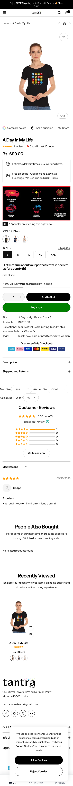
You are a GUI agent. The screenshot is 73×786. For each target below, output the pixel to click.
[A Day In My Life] (19, 617)
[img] (11, 478)
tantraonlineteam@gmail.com (20, 704)
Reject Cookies (38, 771)
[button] (7, 146)
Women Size (40, 389)
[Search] (59, 12)
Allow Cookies (39, 760)
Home (6, 23)
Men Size (5, 389)
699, (21, 326)
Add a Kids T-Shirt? (11, 397)
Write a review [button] (36, 453)
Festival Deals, (32, 326)
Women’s (29, 331)
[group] (36, 75)
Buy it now (36, 307)
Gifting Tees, (48, 326)
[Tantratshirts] (36, 12)
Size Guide (9, 275)
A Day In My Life (18, 643)
